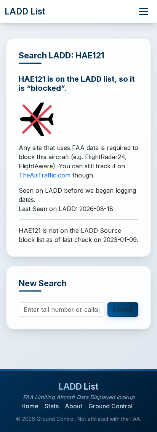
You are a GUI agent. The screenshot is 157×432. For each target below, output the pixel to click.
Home (29, 406)
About (73, 406)
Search (122, 309)
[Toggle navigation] (143, 11)
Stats (52, 406)
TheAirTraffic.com (44, 175)
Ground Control (110, 406)
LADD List (25, 11)
